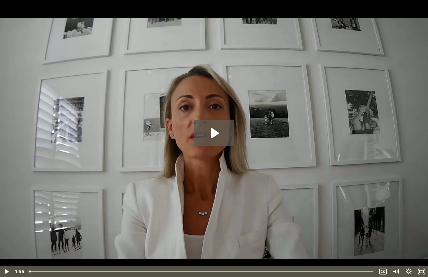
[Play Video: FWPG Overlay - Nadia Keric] (214, 133)
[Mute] (395, 271)
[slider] (201, 271)
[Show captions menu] (382, 271)
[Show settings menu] (408, 271)
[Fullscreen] (421, 271)
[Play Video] (6, 271)
